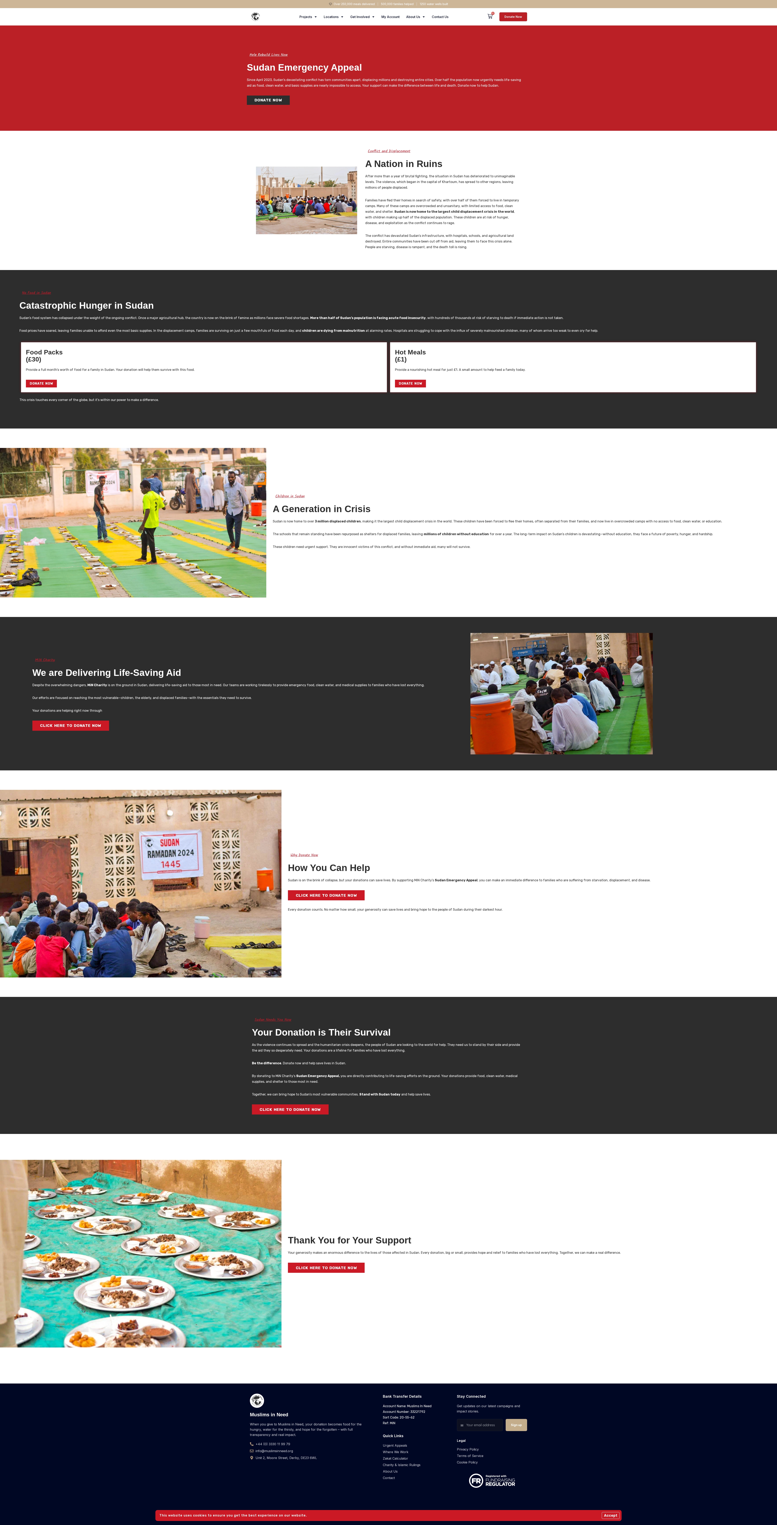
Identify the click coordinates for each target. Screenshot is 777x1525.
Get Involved (360, 17)
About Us (413, 17)
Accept (610, 1515)
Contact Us (440, 17)
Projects (305, 17)
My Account (390, 17)
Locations (331, 17)
